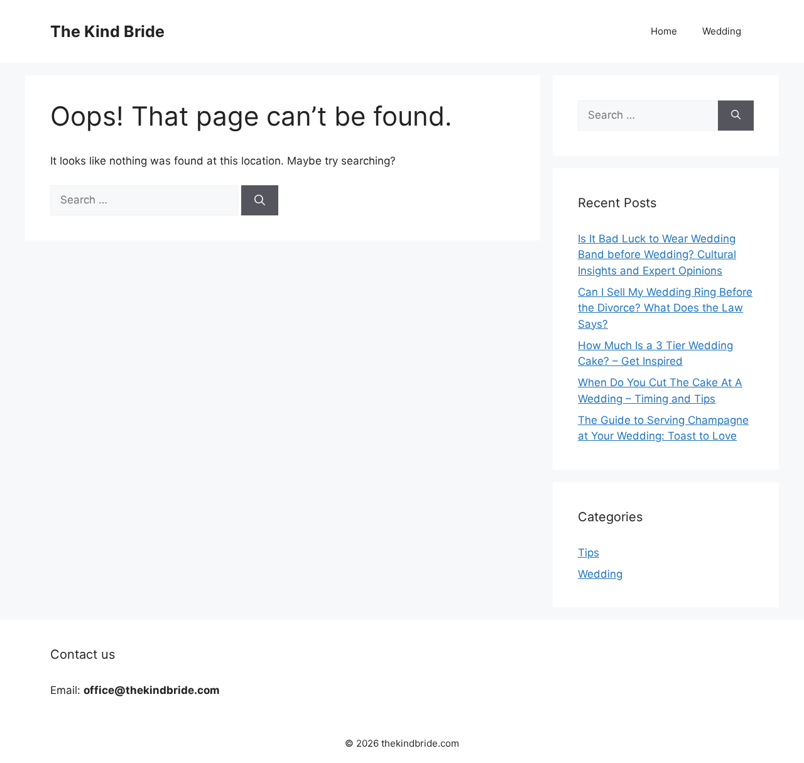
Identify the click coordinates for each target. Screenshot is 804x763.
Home (664, 31)
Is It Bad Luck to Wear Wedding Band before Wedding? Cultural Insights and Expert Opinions (657, 254)
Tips (588, 552)
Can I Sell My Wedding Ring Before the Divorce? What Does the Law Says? (665, 308)
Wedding (721, 31)
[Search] (259, 200)
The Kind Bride (107, 31)
